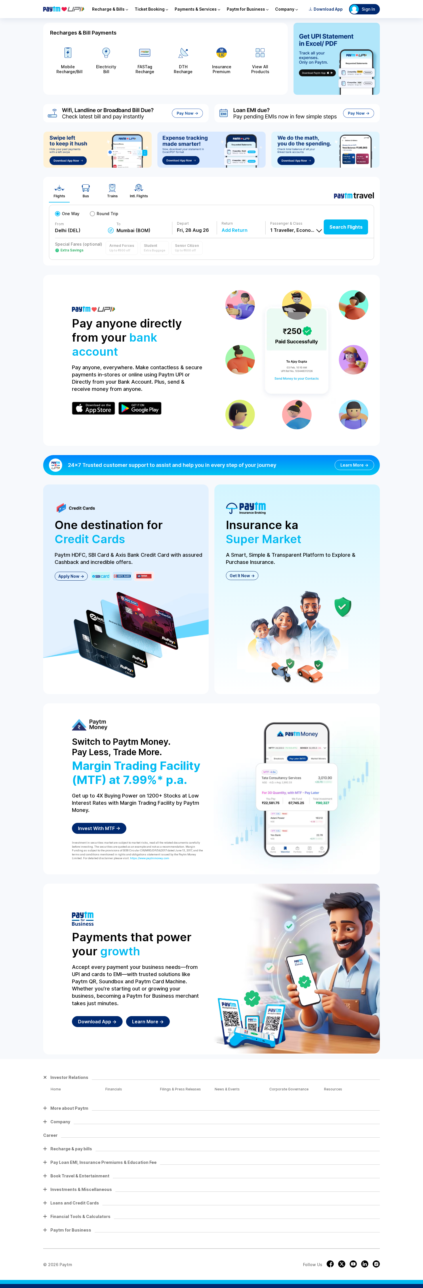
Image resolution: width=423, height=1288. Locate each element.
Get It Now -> (242, 575)
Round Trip (107, 213)
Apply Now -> (71, 576)
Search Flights (346, 227)
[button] (122, 248)
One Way (70, 213)
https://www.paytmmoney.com (149, 858)
